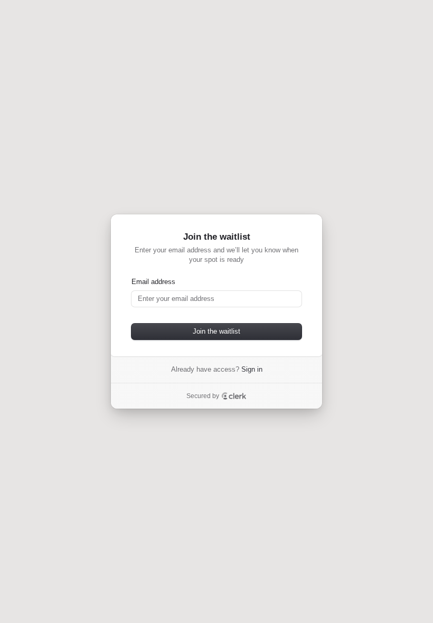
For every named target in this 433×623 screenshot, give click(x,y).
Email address (153, 282)
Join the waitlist (216, 331)
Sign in (251, 369)
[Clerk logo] (234, 396)
